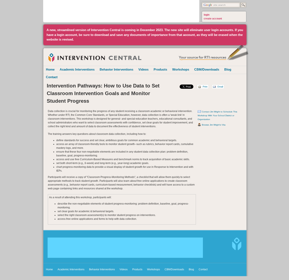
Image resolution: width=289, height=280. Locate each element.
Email (220, 86)
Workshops (180, 69)
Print (204, 86)
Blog (227, 69)
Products (160, 69)
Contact (52, 77)
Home (50, 69)
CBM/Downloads (206, 69)
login (206, 14)
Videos (143, 69)
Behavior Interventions (116, 69)
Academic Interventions (77, 69)
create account (213, 18)
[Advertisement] (121, 10)
